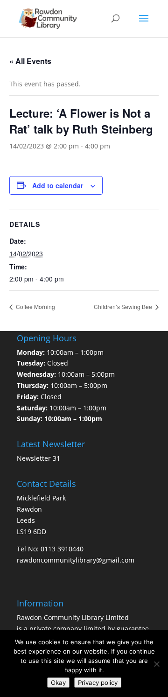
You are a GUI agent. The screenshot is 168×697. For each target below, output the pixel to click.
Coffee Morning (34, 306)
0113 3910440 (62, 548)
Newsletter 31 (38, 458)
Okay (58, 682)
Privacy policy (98, 682)
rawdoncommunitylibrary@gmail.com (75, 560)
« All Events (30, 61)
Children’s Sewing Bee (124, 306)
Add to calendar (57, 185)
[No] (156, 664)
